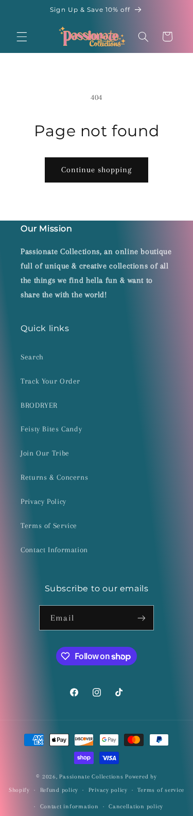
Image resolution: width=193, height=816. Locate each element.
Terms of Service (49, 525)
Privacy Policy (43, 501)
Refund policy (59, 790)
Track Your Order (50, 381)
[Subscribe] (141, 617)
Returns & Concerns (54, 477)
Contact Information (54, 550)
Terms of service (160, 790)
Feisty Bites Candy (51, 429)
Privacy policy (108, 790)
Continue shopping (96, 169)
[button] (21, 36)
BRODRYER (39, 405)
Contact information (69, 806)
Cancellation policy (136, 806)
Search (32, 357)
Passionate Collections (91, 776)
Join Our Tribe (45, 453)
